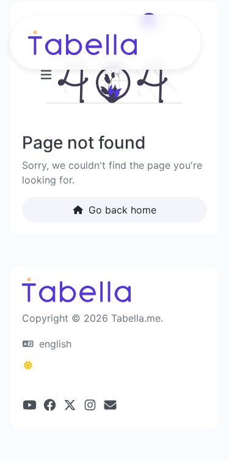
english (53, 344)
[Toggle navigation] (46, 75)
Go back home (120, 210)
